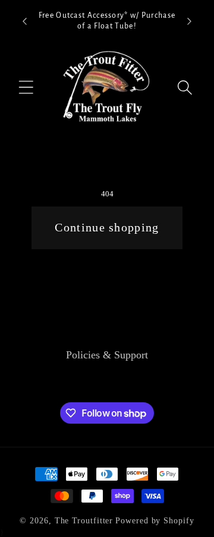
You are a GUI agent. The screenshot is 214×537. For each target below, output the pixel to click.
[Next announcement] (190, 21)
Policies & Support (107, 355)
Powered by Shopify (154, 520)
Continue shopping (107, 227)
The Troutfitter (84, 520)
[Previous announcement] (25, 21)
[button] (26, 87)
